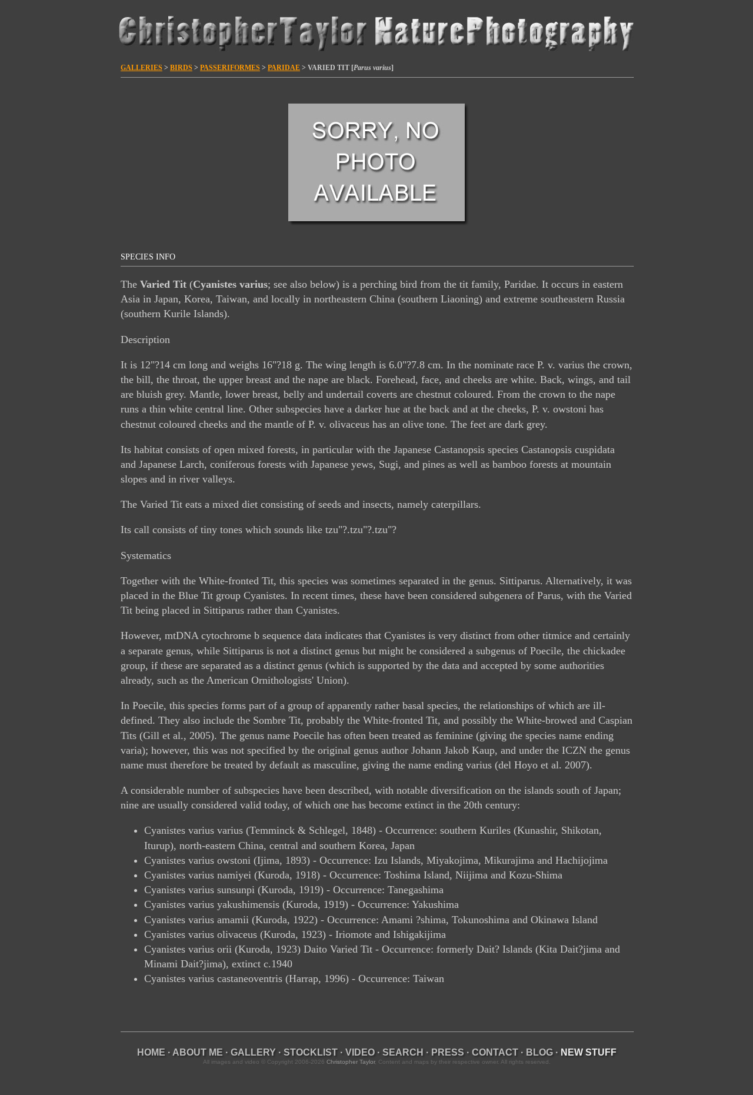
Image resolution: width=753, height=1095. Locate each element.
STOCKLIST (311, 1052)
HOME (151, 1052)
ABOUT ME (197, 1052)
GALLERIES (141, 68)
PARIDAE (284, 68)
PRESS (447, 1052)
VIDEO (360, 1052)
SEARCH (403, 1052)
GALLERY (253, 1052)
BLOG (539, 1052)
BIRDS (181, 68)
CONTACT (495, 1052)
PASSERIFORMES (230, 68)
